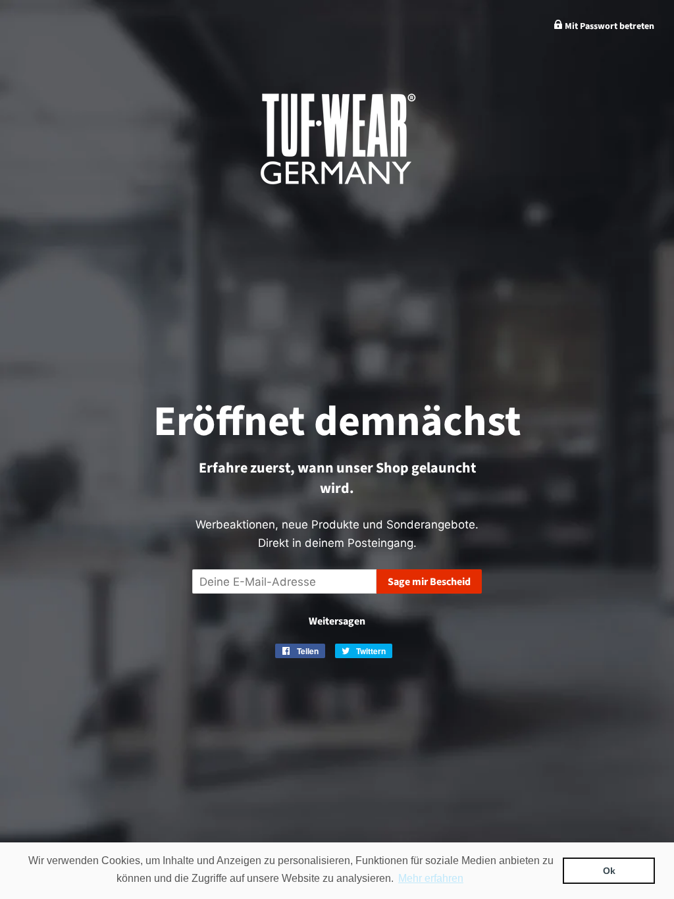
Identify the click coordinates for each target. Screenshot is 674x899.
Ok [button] (609, 870)
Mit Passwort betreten (608, 26)
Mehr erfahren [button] (430, 878)
